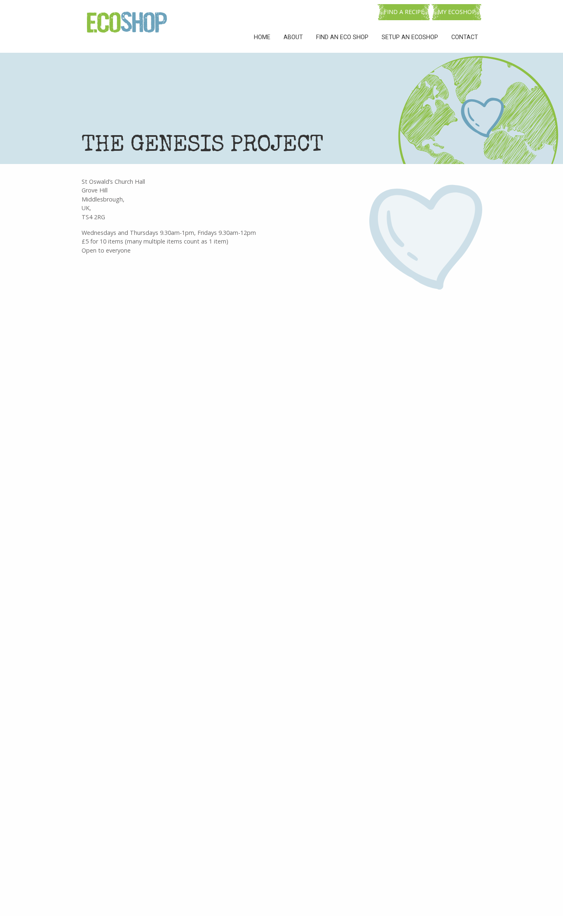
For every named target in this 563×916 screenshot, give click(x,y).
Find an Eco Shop (342, 37)
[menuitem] (262, 37)
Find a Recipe (404, 12)
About (293, 37)
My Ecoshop (457, 12)
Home (262, 37)
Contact (464, 37)
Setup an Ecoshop (410, 37)
